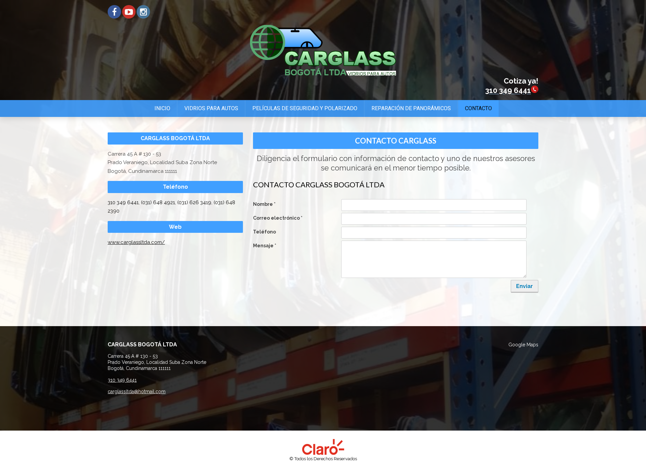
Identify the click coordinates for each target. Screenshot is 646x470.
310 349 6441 (123, 202)
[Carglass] (323, 74)
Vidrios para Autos (211, 108)
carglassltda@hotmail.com (137, 391)
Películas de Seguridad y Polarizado (304, 108)
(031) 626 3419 (194, 202)
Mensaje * (264, 245)
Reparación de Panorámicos (411, 108)
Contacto (478, 108)
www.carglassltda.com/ (136, 242)
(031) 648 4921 (158, 202)
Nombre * (264, 204)
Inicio (162, 108)
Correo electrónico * (277, 218)
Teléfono (264, 231)
